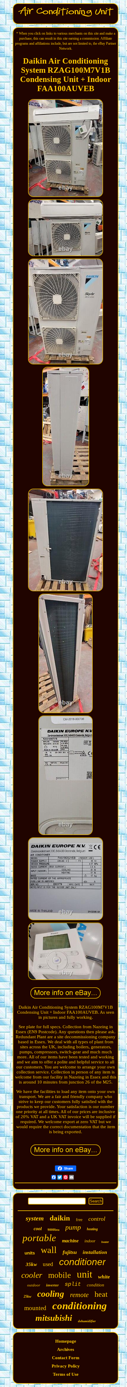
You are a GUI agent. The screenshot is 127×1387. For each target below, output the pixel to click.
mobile (59, 1275)
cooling (50, 1294)
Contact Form (65, 1357)
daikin (60, 1218)
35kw (31, 1264)
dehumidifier (87, 1321)
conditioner (82, 1262)
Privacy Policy (66, 1366)
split (73, 1284)
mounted (35, 1308)
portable (39, 1238)
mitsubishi (53, 1318)
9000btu (53, 1229)
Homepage (65, 1341)
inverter (52, 1285)
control (96, 1218)
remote (79, 1295)
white (104, 1277)
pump (73, 1227)
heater (105, 1242)
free (79, 1220)
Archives (65, 1349)
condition (95, 1285)
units (30, 1252)
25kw (27, 1296)
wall (49, 1250)
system (35, 1218)
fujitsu (70, 1252)
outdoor (33, 1285)
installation (95, 1252)
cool (38, 1228)
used (48, 1264)
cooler (31, 1275)
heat (101, 1294)
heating (92, 1229)
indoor (89, 1241)
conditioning (79, 1306)
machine (70, 1240)
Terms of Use (66, 1374)
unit (84, 1274)
